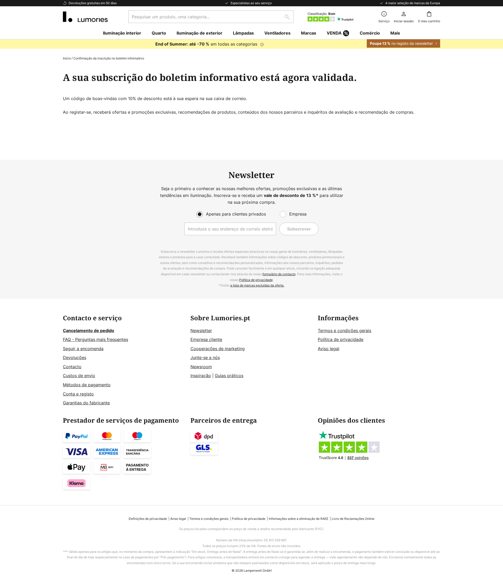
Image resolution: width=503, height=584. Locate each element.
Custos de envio (79, 375)
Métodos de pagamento (87, 385)
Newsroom (201, 367)
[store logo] (85, 17)
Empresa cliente (206, 339)
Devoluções (74, 357)
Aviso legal (328, 348)
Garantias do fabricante (86, 403)
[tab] (124, 360)
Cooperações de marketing (217, 348)
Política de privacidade (256, 280)
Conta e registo (78, 394)
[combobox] (211, 17)
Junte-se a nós (205, 357)
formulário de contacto (279, 274)
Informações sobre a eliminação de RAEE (298, 518)
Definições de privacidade (148, 518)
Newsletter (201, 330)
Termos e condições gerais (344, 330)
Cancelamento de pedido (88, 330)
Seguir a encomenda (83, 348)
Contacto (72, 367)
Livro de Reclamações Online (353, 518)
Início (67, 58)
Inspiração (200, 375)
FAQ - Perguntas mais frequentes (95, 339)
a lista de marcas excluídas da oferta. (257, 285)
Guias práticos (229, 375)
